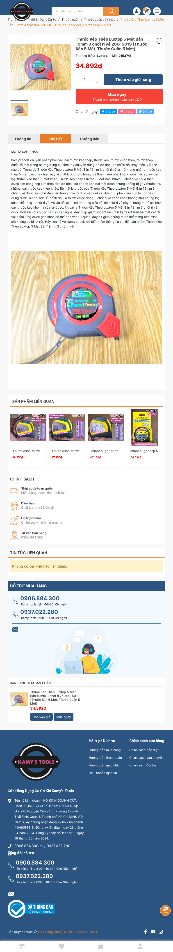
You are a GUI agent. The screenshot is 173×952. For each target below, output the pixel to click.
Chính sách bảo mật (144, 750)
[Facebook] (145, 932)
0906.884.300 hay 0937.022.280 (42, 846)
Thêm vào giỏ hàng (133, 79)
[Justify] (110, 11)
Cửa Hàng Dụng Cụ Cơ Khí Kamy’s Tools (67, 932)
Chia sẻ (110, 111)
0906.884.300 (40, 598)
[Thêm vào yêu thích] (160, 41)
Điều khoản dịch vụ (103, 773)
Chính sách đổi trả (142, 765)
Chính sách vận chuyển (146, 757)
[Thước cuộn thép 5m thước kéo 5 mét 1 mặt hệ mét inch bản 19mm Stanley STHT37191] (145, 427)
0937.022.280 (39, 612)
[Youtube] (153, 932)
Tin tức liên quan (28, 552)
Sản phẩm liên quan (33, 401)
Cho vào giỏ (41, 717)
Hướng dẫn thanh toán (105, 757)
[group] (40, 67)
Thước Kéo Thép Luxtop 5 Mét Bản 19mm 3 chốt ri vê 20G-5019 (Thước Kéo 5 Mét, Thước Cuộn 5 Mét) (55, 697)
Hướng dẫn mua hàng (105, 750)
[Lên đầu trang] (165, 932)
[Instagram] (161, 932)
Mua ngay (117, 96)
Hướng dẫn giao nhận (105, 765)
